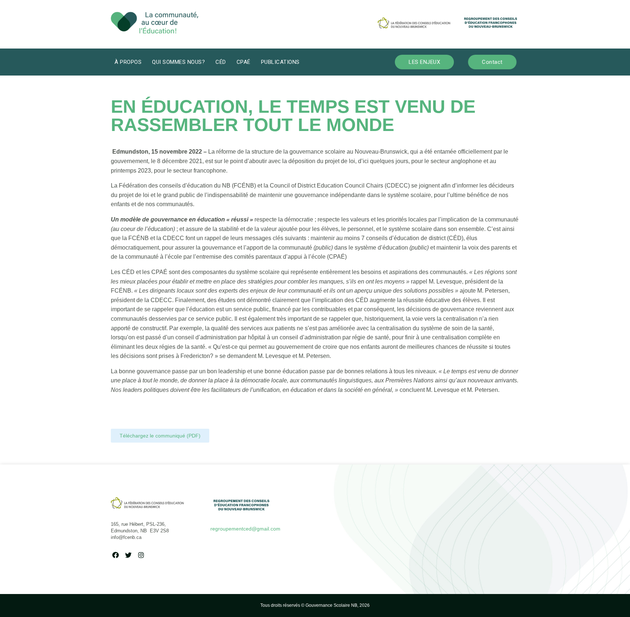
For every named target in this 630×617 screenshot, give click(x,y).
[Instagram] (140, 554)
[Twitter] (128, 554)
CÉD (220, 62)
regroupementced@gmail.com (245, 529)
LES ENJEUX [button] (424, 62)
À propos (127, 62)
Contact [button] (492, 62)
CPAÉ (243, 62)
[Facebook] (115, 554)
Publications (280, 62)
